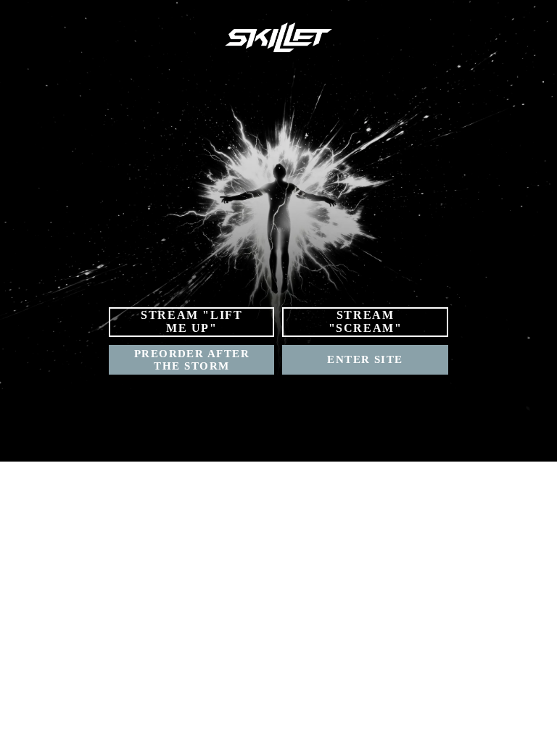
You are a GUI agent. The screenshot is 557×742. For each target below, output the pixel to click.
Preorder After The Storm (191, 360)
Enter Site (365, 359)
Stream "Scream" (366, 321)
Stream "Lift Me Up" (191, 321)
